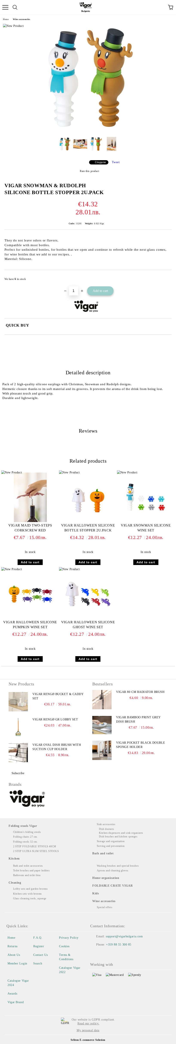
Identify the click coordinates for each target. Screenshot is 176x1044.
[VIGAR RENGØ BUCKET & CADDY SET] (18, 701)
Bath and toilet (103, 853)
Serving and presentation (111, 845)
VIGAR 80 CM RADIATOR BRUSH (140, 692)
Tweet (116, 162)
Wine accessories (21, 19)
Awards (12, 993)
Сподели (100, 162)
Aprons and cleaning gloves (112, 870)
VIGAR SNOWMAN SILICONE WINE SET (146, 528)
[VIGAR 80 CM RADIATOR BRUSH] (102, 699)
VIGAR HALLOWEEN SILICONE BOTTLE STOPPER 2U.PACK (88, 528)
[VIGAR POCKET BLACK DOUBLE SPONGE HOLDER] (102, 750)
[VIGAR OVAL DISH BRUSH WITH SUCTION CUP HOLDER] (18, 752)
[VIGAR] (27, 799)
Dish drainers (106, 829)
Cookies (64, 946)
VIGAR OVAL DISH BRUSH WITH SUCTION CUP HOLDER (56, 747)
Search (37, 963)
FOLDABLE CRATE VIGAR (112, 885)
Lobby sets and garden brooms (30, 888)
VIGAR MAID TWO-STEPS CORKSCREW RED (30, 528)
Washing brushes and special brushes (118, 865)
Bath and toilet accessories (28, 865)
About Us (14, 954)
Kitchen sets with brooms (27, 893)
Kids (95, 893)
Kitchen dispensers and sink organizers (121, 832)
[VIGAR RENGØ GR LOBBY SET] (18, 727)
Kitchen (14, 858)
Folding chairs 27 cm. (25, 836)
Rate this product (89, 171)
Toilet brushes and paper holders (31, 870)
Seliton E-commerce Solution (88, 1039)
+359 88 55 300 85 (118, 944)
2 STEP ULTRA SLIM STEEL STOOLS (36, 851)
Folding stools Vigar (23, 826)
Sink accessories (106, 824)
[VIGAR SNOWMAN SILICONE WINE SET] (145, 521)
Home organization (105, 878)
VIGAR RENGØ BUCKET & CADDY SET (57, 696)
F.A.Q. (37, 937)
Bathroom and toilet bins (27, 875)
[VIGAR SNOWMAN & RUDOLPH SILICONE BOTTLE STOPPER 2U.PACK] (88, 130)
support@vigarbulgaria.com (124, 936)
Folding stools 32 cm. (25, 841)
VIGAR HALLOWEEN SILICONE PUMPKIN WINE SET (30, 624)
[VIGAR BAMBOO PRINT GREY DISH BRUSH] (102, 725)
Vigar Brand (16, 1002)
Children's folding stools (27, 832)
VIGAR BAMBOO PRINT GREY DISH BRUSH (138, 719)
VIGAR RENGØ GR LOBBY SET (55, 719)
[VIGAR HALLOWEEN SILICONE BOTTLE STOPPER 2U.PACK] (88, 521)
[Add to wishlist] (165, 277)
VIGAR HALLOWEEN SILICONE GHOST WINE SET (88, 624)
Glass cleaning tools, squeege (29, 898)
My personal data (88, 1030)
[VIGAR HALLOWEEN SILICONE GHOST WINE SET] (88, 617)
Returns (13, 946)
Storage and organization (111, 841)
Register (38, 946)
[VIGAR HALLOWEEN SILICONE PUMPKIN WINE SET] (30, 617)
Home (6, 19)
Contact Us (40, 954)
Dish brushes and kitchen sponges (118, 836)
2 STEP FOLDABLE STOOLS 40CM (34, 846)
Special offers (104, 907)
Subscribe (18, 773)
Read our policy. (88, 1023)
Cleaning (15, 882)
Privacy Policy (69, 937)
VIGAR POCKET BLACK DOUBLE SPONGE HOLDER (140, 745)
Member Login (17, 963)
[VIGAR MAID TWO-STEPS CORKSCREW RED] (30, 521)
